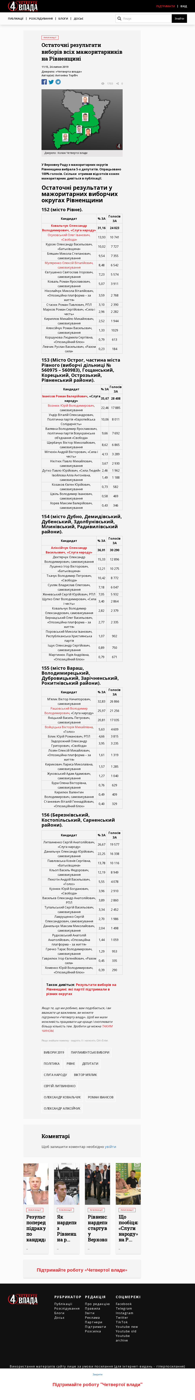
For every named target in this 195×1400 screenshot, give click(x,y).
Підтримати (165, 6)
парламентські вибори (90, 1052)
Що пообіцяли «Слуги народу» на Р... (128, 1228)
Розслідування (41, 18)
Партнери (93, 1322)
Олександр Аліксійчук (62, 1108)
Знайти (179, 18)
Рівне (71, 1064)
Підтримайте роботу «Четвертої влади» (82, 1269)
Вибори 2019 (54, 1052)
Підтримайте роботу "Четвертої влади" (97, 1384)
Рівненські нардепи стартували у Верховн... (97, 1228)
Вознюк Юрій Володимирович (71, 405)
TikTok (122, 1322)
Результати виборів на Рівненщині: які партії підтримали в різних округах (81, 989)
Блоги (63, 18)
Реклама (92, 1317)
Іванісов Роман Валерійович (64, 396)
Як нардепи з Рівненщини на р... (66, 1228)
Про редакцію (97, 1304)
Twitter (122, 1317)
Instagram (124, 1313)
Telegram (124, 1308)
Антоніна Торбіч (66, 75)
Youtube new (127, 1327)
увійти (110, 1146)
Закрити (97, 1374)
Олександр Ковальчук (62, 1097)
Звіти (89, 1313)
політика (51, 1064)
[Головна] (23, 6)
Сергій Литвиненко (60, 1086)
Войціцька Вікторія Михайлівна (69, 727)
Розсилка (93, 1331)
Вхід (184, 6)
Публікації (15, 18)
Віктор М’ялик (85, 1075)
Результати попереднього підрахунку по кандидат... (36, 1228)
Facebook (124, 1304)
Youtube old (126, 1331)
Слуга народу (55, 1075)
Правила (92, 1308)
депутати (90, 1064)
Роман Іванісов (100, 1097)
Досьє (79, 18)
